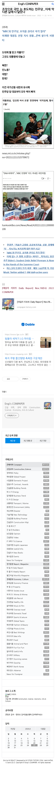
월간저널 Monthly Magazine (27, 575)
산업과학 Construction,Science (27, 469)
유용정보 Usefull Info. (27, 549)
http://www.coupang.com (16, 354)
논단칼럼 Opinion (27, 534)
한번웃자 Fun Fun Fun (27, 647)
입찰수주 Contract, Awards (27, 484)
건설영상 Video (27, 537)
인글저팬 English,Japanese (27, 545)
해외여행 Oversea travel (27, 609)
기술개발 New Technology (27, 515)
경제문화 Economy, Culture (27, 579)
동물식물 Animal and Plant (27, 644)
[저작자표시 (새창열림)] (31, 379)
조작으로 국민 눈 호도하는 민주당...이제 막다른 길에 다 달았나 (28, 10)
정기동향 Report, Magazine (27, 564)
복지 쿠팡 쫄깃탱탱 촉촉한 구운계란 (23, 358)
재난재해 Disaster (27, 511)
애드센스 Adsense (27, 670)
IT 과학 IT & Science (27, 541)
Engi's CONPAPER (28, 3)
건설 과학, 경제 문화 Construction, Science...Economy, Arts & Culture (23, 408)
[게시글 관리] (15, 379)
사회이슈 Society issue (27, 590)
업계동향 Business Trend (27, 496)
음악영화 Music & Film (27, 606)
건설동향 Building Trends (27, 488)
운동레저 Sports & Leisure (27, 617)
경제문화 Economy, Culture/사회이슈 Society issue (18, 15)
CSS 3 (13, 762)
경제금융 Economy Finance (27, 583)
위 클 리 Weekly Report (27, 571)
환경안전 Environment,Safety (27, 507)
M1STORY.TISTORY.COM (34, 760)
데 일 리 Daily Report (27, 568)
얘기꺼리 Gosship (27, 663)
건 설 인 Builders (27, 530)
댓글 (3, 392)
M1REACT (12, 760)
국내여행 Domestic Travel (27, 613)
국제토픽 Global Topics (27, 621)
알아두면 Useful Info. (27, 651)
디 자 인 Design (27, 499)
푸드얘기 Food (27, 640)
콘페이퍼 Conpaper (27, 464)
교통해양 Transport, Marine (27, 503)
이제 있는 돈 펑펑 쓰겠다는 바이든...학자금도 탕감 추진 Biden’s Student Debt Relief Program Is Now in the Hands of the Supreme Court (28, 260)
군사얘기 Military (27, 655)
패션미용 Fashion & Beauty (27, 625)
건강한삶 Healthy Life (27, 602)
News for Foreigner (27, 560)
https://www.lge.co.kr (14, 334)
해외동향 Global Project (27, 477)
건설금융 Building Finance (27, 518)
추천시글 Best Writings (27, 632)
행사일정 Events (27, 556)
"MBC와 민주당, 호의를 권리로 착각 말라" (24, 31)
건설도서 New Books (27, 552)
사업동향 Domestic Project (27, 480)
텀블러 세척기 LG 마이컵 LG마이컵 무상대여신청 (20, 338)
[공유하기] (12, 379)
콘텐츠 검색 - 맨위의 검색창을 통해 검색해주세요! (24, 715)
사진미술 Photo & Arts (27, 628)
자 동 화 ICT (27, 526)
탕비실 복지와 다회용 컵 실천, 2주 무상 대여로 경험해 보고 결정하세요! (20, 344)
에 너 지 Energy (27, 492)
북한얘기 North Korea (27, 666)
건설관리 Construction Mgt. (27, 522)
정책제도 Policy (27, 473)
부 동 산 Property (27, 587)
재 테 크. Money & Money (27, 594)
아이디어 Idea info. (27, 636)
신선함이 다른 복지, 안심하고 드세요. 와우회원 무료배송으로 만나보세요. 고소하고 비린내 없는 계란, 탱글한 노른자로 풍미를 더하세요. (28, 363)
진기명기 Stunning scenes (27, 659)
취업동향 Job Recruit (27, 598)
